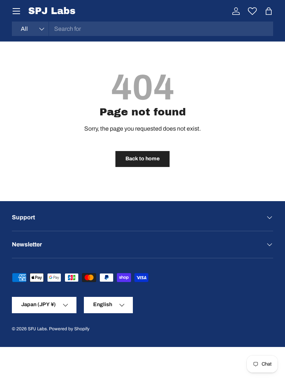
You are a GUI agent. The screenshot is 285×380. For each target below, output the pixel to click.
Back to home (142, 158)
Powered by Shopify (69, 328)
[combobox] (142, 29)
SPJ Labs (37, 328)
